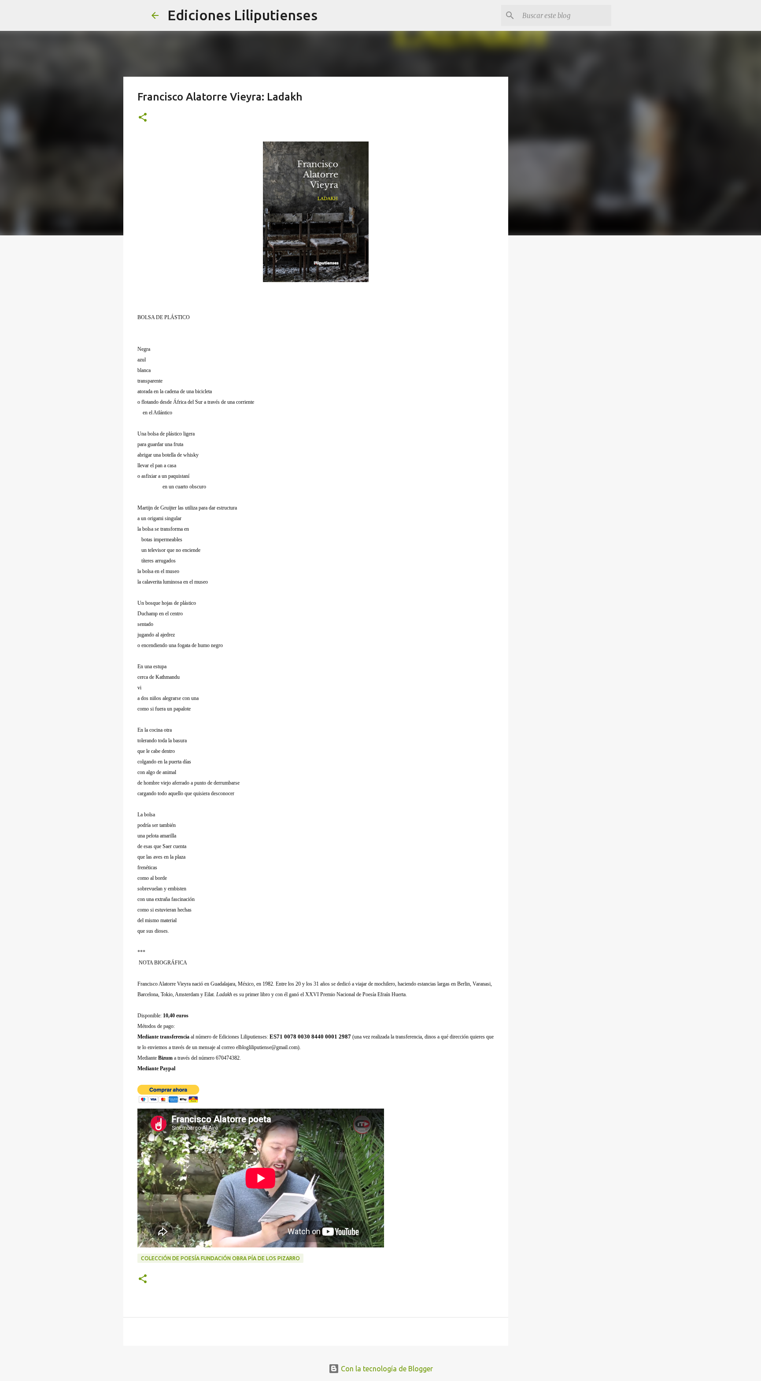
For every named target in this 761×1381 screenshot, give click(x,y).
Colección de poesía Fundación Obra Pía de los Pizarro (220, 1258)
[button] (142, 118)
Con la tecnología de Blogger (386, 1369)
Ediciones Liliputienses (242, 15)
